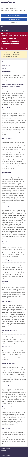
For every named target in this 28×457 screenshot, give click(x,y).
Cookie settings (14, 22)
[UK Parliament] (4, 26)
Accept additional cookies (14, 15)
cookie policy (4, 12)
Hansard (5, 30)
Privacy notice (4, 453)
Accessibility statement (6, 455)
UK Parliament (4, 35)
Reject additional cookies (14, 19)
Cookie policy (4, 450)
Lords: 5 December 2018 (19, 35)
